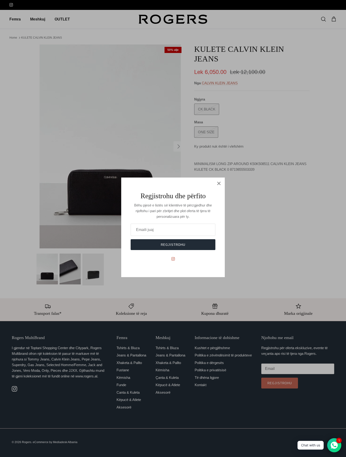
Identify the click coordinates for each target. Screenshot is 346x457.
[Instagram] (173, 259)
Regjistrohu (173, 245)
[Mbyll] (219, 183)
